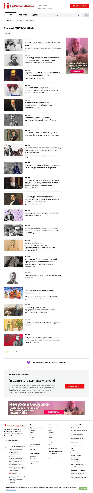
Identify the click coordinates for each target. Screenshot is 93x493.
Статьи (9, 21)
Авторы (32, 432)
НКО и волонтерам (35, 444)
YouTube (50, 437)
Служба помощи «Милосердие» (72, 15)
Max (49, 444)
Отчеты (50, 458)
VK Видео (50, 442)
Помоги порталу (79, 6)
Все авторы (7, 33)
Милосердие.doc (74, 459)
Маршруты (30, 21)
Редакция (32, 430)
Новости (19, 21)
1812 (71, 448)
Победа (72, 450)
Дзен (49, 430)
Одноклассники (52, 435)
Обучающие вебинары (76, 428)
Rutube (50, 439)
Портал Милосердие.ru (36, 428)
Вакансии (32, 435)
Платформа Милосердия (76, 434)
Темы (31, 439)
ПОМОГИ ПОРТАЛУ (74, 386)
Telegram (50, 428)
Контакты (32, 449)
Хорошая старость (75, 453)
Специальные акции (75, 446)
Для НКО (36, 15)
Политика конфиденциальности (56, 456)
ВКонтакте (51, 432)
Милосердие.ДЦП (74, 462)
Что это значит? (11, 490)
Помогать (23, 15)
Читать (11, 15)
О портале (58, 15)
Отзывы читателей (35, 442)
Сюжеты (32, 437)
